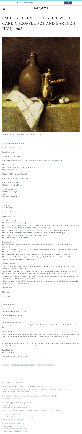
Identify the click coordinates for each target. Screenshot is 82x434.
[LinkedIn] (44, 3)
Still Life (40, 365)
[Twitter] (47, 3)
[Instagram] (50, 3)
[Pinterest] (53, 3)
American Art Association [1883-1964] (22, 365)
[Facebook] (41, 3)
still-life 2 (50, 365)
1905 (6, 365)
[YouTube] (56, 3)
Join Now (68, 3)
